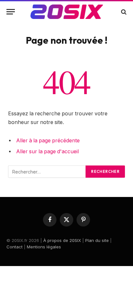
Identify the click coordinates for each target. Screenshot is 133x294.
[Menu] (10, 11)
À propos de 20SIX (62, 240)
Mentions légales (44, 246)
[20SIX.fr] (66, 11)
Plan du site (97, 240)
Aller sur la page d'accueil (47, 151)
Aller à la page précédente (48, 141)
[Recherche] (123, 11)
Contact (14, 246)
